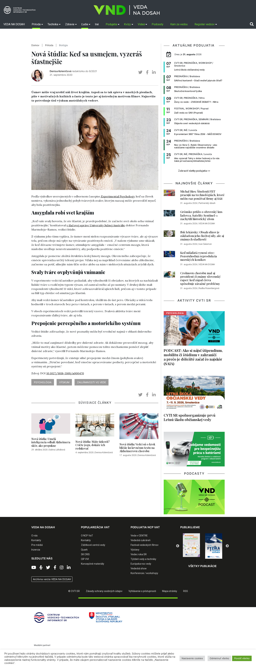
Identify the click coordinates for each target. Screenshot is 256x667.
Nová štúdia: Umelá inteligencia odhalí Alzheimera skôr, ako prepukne (50, 442)
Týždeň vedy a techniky (143, 559)
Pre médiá (37, 545)
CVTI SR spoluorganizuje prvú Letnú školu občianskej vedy (189, 417)
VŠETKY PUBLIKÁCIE (202, 566)
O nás (34, 535)
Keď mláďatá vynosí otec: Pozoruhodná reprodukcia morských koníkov (198, 256)
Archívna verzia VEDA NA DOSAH (52, 579)
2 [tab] (194, 561)
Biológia (63, 45)
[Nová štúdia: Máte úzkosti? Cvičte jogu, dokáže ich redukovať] (94, 426)
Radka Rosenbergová (209, 288)
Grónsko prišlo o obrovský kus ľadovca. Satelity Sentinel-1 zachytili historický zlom (201, 215)
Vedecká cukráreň (140, 540)
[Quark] (213, 546)
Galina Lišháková (57, 449)
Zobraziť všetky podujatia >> (194, 170)
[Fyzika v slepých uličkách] (191, 546)
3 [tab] (200, 561)
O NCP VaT (87, 535)
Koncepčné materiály (92, 563)
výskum (64, 382)
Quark (84, 549)
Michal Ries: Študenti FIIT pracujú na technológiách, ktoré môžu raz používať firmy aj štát (202, 194)
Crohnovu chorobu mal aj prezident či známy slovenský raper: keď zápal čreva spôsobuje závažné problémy (200, 278)
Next (227, 546)
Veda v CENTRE (139, 535)
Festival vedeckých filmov (144, 545)
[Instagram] (61, 567)
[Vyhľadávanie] (252, 24)
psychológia (42, 382)
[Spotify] (41, 567)
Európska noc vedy (141, 563)
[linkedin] (154, 72)
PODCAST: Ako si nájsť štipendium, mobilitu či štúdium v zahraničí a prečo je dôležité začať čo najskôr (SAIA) (193, 357)
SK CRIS (85, 554)
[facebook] (147, 72)
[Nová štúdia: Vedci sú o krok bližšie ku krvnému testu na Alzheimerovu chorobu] (138, 427)
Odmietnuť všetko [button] (219, 658)
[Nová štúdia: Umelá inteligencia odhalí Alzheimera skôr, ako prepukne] (50, 424)
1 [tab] (189, 561)
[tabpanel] (191, 546)
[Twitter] (48, 567)
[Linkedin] (69, 567)
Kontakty (36, 540)
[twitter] (140, 72)
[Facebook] (55, 567)
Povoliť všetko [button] (242, 658)
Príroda (49, 45)
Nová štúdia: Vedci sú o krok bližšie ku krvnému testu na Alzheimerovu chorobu (137, 447)
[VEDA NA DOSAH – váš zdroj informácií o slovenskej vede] (126, 10)
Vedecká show (139, 568)
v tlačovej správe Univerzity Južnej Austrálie (96, 225)
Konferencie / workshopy (144, 573)
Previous (177, 546)
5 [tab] (210, 561)
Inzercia (35, 549)
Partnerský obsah (207, 203)
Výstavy (135, 549)
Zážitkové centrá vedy (93, 545)
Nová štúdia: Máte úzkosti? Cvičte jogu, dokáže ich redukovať (92, 445)
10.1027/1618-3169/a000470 (65, 373)
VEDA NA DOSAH (207, 223)
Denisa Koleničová (60, 71)
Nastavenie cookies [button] (192, 658)
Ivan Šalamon (205, 244)
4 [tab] (205, 561)
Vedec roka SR (139, 554)
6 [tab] (215, 561)
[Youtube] (33, 567)
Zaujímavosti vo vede (91, 382)
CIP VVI (85, 559)
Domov (35, 45)
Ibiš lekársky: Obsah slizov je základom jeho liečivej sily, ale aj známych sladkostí (202, 235)
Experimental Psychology (117, 196)
